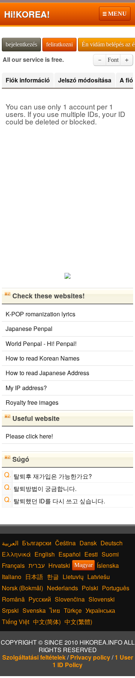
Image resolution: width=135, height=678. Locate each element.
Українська (100, 610)
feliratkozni (59, 44)
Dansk (88, 543)
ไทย (55, 610)
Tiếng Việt (15, 621)
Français (13, 565)
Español (69, 554)
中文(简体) (47, 621)
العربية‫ (10, 543)
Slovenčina (70, 599)
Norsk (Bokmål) (22, 588)
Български (36, 543)
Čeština (65, 543)
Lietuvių (73, 576)
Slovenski (101, 599)
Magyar (83, 565)
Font (113, 60)
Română (13, 599)
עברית (36, 565)
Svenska (34, 610)
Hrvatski (59, 565)
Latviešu (98, 576)
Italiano (11, 576)
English (44, 554)
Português (115, 588)
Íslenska (108, 565)
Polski (90, 588)
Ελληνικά (16, 554)
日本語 (34, 576)
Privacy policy (90, 657)
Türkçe (73, 610)
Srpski (10, 610)
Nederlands (62, 588)
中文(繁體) (78, 621)
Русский (39, 599)
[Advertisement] (67, 196)
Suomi (110, 554)
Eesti (91, 554)
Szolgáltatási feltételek (34, 657)
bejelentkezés (21, 44)
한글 (53, 576)
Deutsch (111, 543)
